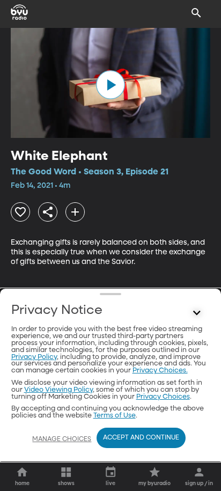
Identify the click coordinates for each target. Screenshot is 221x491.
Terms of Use (114, 415)
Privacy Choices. (160, 370)
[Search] (196, 13)
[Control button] (196, 312)
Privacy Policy (34, 357)
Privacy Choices (163, 396)
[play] (110, 84)
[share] (47, 212)
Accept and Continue (141, 438)
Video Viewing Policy (58, 389)
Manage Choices (61, 439)
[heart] (20, 212)
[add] (75, 212)
